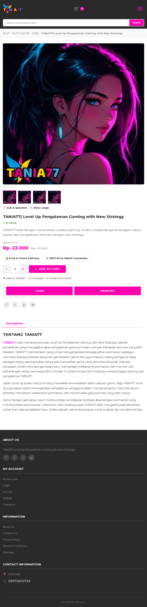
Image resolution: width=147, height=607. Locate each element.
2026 (35, 33)
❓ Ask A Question (15, 207)
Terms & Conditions (15, 545)
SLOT (6, 33)
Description (14, 323)
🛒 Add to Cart (47, 269)
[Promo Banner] (73, 113)
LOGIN (39, 290)
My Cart (7, 491)
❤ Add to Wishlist (14, 278)
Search (136, 22)
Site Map (8, 552)
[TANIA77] (12, 8)
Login (6, 485)
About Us (8, 526)
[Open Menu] (140, 8)
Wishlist (7, 498)
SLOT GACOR (20, 33)
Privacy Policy (11, 539)
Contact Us (10, 533)
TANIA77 (9, 342)
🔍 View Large (39, 207)
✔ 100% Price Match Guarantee (67, 258)
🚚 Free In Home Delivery (22, 258)
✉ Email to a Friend (59, 278)
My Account (10, 479)
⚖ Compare (36, 278)
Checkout (9, 504)
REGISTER (107, 290)
